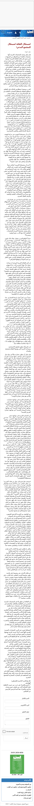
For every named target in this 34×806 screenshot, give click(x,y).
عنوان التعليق (25, 712)
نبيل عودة (28, 51)
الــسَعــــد (28, 789)
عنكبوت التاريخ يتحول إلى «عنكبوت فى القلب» (19, 787)
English (9, 32)
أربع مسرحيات (27, 798)
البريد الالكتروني (25, 705)
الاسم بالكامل (25, 698)
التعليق (27, 718)
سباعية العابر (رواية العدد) (24, 792)
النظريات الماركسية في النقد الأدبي (22, 795)
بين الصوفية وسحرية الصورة (23, 784)
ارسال (26, 738)
